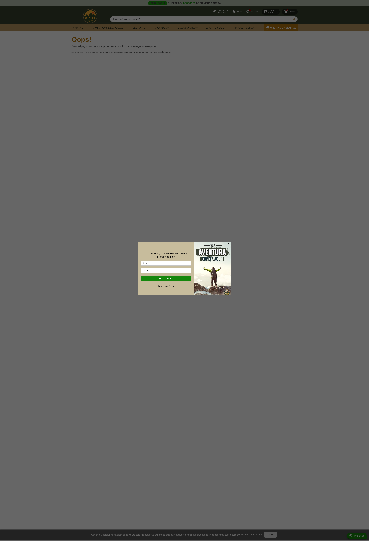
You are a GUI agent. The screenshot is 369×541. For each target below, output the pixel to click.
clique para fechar (166, 286)
